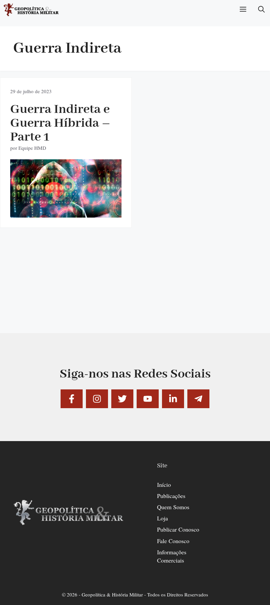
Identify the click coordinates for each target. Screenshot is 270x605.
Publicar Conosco (178, 529)
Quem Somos (173, 507)
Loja (162, 518)
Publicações (171, 496)
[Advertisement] (135, 287)
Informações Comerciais (171, 556)
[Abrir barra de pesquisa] (261, 10)
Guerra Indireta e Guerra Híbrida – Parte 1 (60, 123)
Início (164, 484)
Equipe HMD (32, 148)
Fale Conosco (173, 541)
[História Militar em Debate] (31, 10)
